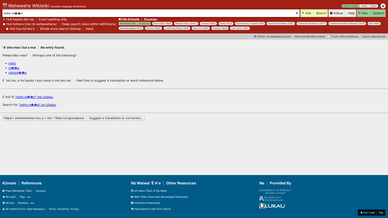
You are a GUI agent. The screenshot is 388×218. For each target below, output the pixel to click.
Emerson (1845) (153, 28)
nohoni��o (17, 72)
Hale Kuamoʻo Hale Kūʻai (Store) (152, 208)
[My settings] (383, 5)
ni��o (13, 68)
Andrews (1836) (220, 28)
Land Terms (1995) (240, 28)
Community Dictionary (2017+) (312, 23)
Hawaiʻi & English (351, 6)
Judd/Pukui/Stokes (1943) (177, 28)
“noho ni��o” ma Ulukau (34, 97)
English (373, 6)
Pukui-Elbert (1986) (162, 23)
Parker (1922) (226, 23)
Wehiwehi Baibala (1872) (131, 28)
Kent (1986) (374, 23)
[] (52, 29)
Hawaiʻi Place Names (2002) (281, 23)
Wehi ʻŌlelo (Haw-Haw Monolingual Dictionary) (160, 196)
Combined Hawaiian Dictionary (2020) (347, 23)
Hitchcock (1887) (201, 28)
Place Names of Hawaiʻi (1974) (250, 23)
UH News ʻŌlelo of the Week (150, 190)
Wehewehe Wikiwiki (28, 5)
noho (12, 63)
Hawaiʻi (364, 6)
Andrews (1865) (208, 23)
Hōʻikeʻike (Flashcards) (146, 202)
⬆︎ (371, 212)
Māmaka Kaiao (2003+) (186, 23)
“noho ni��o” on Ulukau (37, 105)
